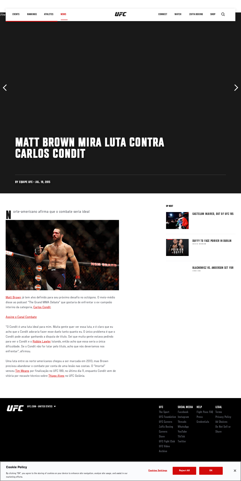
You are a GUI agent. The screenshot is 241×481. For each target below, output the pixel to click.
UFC (161, 407)
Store (162, 436)
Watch (178, 14)
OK (210, 471)
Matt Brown (13, 297)
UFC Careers (165, 422)
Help (199, 407)
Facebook (183, 412)
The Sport (164, 412)
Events (15, 14)
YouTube (182, 432)
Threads (182, 422)
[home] (120, 14)
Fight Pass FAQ (205, 412)
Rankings (32, 14)
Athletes (48, 14)
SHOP (212, 14)
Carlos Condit (42, 307)
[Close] (235, 470)
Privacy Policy (223, 417)
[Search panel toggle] (223, 14)
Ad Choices (221, 422)
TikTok (181, 436)
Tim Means (22, 371)
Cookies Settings (157, 471)
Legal (218, 407)
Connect (162, 14)
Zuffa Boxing (196, 14)
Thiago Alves (56, 376)
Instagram (183, 417)
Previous (6, 87)
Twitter (182, 441)
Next (235, 87)
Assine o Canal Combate (21, 317)
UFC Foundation (167, 417)
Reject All (184, 471)
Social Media (185, 407)
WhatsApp (183, 427)
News (63, 14)
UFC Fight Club (167, 441)
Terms (218, 412)
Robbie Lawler (42, 341)
